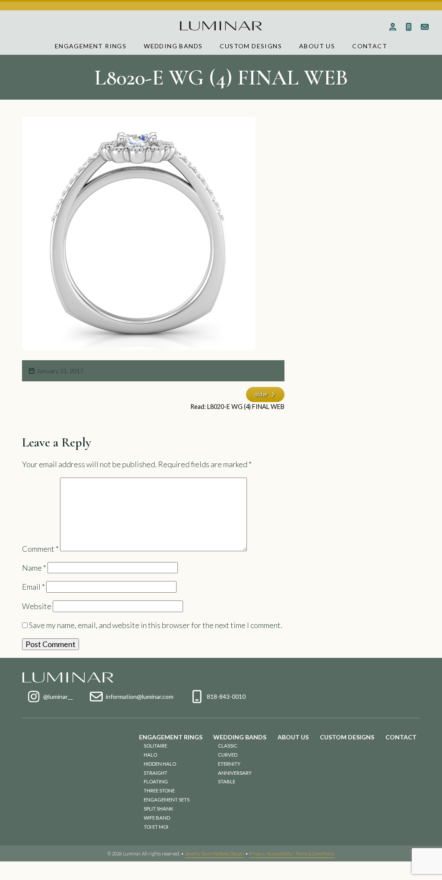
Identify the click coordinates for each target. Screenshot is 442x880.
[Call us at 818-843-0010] (409, 27)
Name (34, 567)
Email (33, 586)
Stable (226, 781)
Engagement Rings (90, 46)
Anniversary (235, 773)
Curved (227, 754)
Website (36, 606)
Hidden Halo (160, 764)
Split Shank (158, 808)
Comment (40, 548)
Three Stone (159, 790)
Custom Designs (251, 46)
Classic (227, 745)
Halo (150, 754)
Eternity (229, 764)
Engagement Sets (166, 799)
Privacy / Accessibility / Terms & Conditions (292, 853)
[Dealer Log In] (393, 27)
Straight (155, 773)
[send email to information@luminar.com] (425, 27)
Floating (156, 781)
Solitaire (155, 745)
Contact (369, 46)
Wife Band (157, 817)
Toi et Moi (156, 827)
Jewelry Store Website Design (214, 853)
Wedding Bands (173, 46)
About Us (317, 46)
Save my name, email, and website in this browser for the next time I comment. (155, 625)
